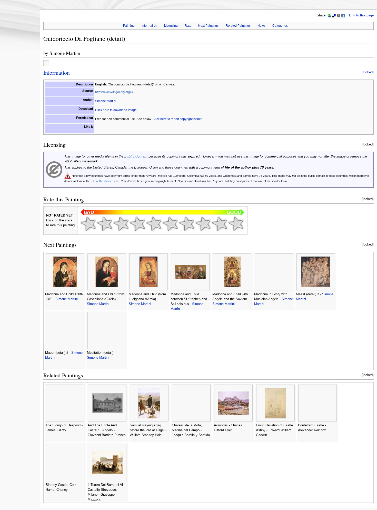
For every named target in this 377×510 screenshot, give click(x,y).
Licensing (171, 25)
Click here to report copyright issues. (178, 119)
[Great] (203, 223)
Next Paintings (208, 25)
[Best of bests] (236, 223)
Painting (129, 25)
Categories (280, 25)
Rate (188, 25)
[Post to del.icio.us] (334, 15)
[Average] (154, 223)
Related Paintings (238, 25)
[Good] (170, 223)
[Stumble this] (329, 15)
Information (149, 25)
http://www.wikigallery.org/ (113, 92)
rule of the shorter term (105, 181)
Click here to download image (116, 110)
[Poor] (121, 223)
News (261, 25)
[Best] (219, 223)
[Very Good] (186, 223)
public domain (135, 156)
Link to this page (361, 15)
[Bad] (104, 223)
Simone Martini (64, 53)
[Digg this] (338, 15)
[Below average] (137, 223)
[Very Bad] (88, 223)
